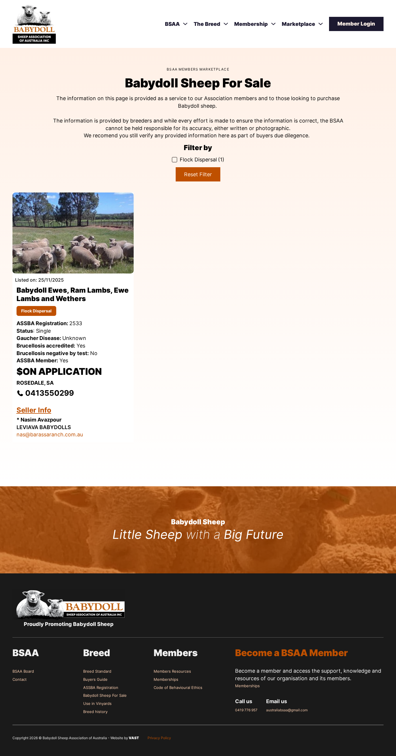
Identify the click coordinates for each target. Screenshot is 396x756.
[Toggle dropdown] (185, 23)
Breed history (95, 711)
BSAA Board (23, 671)
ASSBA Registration (100, 687)
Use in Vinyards (97, 703)
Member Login (356, 24)
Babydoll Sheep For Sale (105, 695)
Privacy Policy (159, 738)
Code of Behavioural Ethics (178, 687)
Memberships (166, 679)
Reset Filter (198, 174)
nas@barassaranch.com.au (50, 434)
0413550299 (49, 392)
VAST (133, 738)
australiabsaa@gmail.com (287, 710)
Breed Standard (97, 671)
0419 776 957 (246, 710)
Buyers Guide (95, 679)
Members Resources (172, 671)
